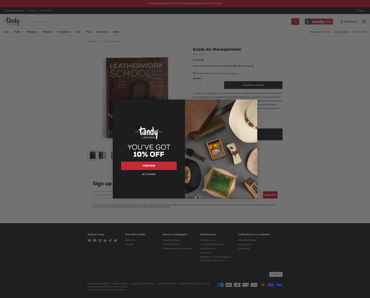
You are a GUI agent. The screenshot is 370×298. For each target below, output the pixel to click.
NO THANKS (149, 174)
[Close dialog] (253, 103)
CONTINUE (149, 165)
